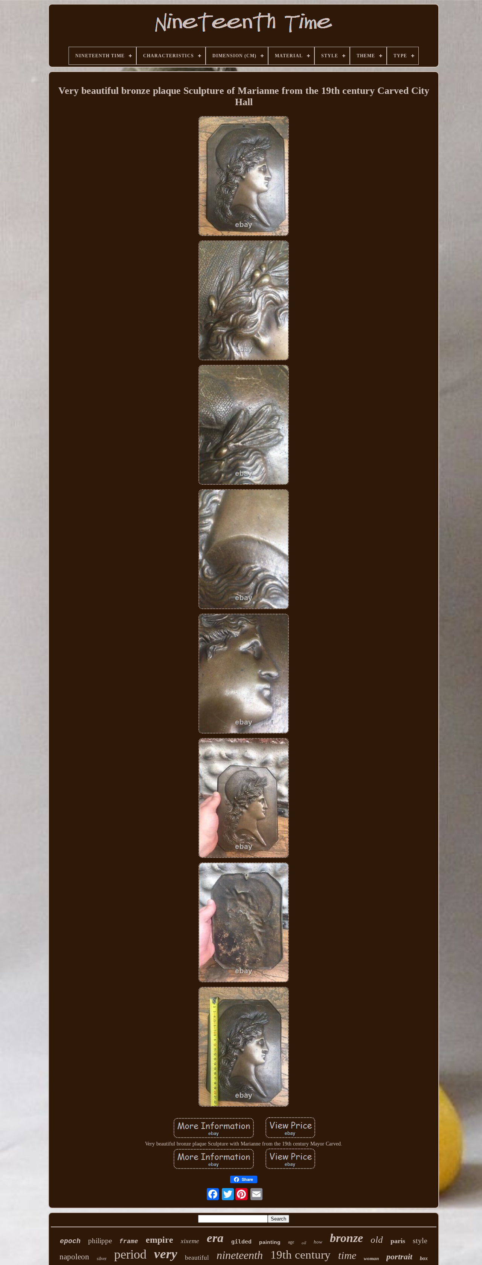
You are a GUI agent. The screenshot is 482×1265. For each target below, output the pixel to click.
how (318, 1242)
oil (304, 1242)
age (291, 1242)
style (420, 1240)
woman (371, 1258)
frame (128, 1241)
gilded (241, 1241)
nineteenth (240, 1255)
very (165, 1254)
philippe (100, 1241)
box (424, 1258)
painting (270, 1242)
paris (397, 1241)
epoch (70, 1241)
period (130, 1254)
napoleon (74, 1256)
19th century (300, 1254)
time (347, 1255)
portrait (399, 1256)
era (215, 1238)
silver (102, 1258)
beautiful (197, 1257)
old (377, 1239)
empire (159, 1240)
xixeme (190, 1241)
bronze (346, 1238)
